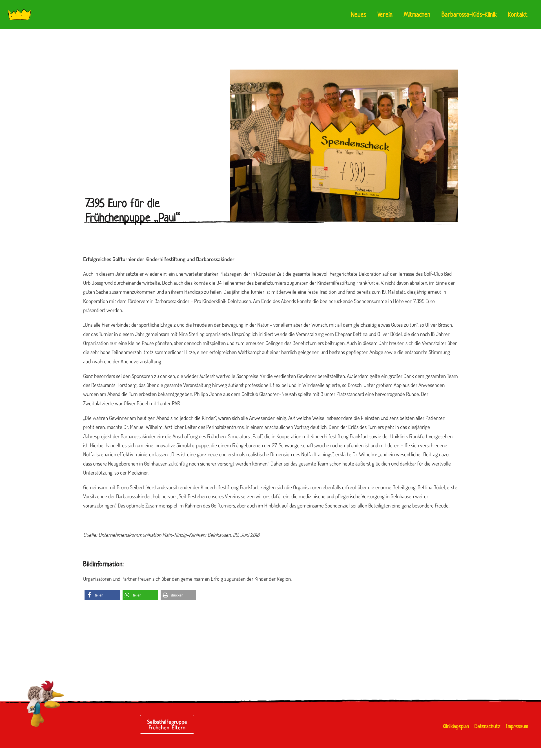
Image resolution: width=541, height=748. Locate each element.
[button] (102, 595)
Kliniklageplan (456, 726)
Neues (358, 14)
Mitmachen (417, 14)
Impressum (517, 726)
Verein (385, 14)
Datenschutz (487, 726)
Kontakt (517, 14)
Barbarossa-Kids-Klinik (469, 14)
